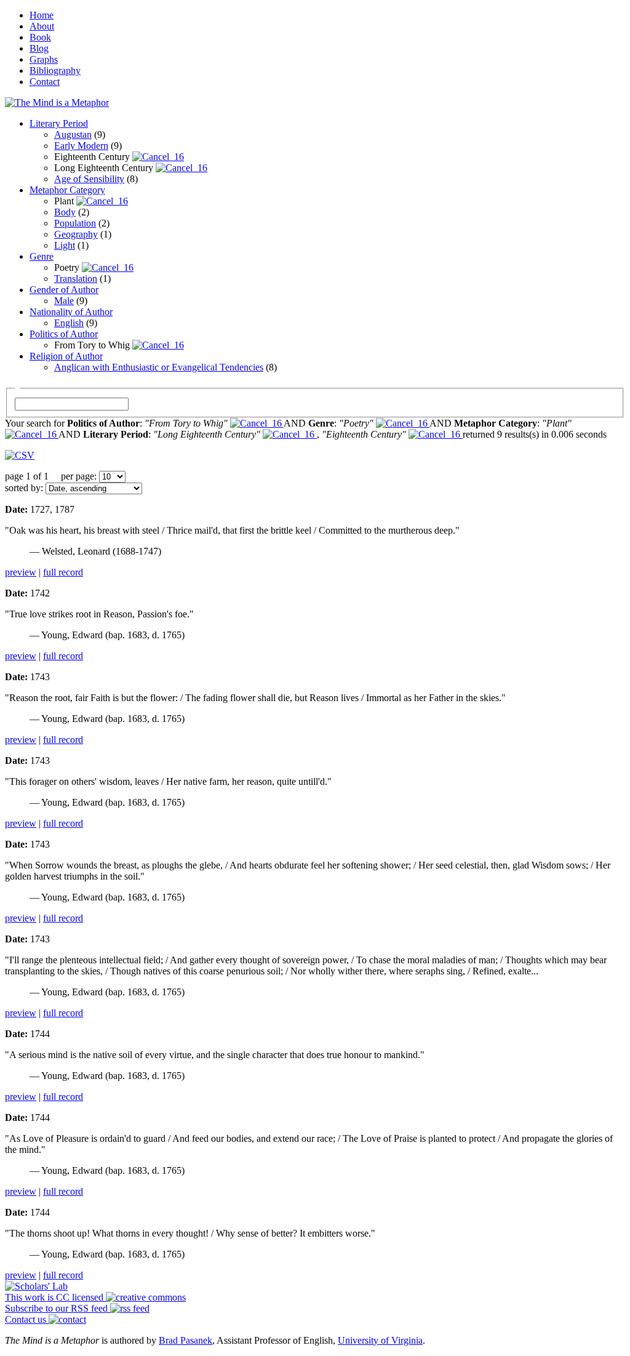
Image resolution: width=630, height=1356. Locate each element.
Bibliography (55, 70)
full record (63, 572)
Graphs (44, 59)
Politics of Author (64, 334)
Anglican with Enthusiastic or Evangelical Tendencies (158, 367)
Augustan (73, 134)
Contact (45, 81)
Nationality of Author (71, 312)
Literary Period (59, 123)
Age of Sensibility (89, 179)
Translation (75, 278)
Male (64, 300)
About (42, 26)
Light (64, 245)
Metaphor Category (67, 190)
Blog (39, 48)
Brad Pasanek (185, 1340)
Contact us (27, 1319)
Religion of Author (66, 356)
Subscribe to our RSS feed (57, 1308)
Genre (42, 256)
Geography (76, 234)
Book (40, 37)
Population (75, 223)
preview (20, 572)
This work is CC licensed (55, 1297)
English (69, 323)
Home (42, 15)
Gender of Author (64, 289)
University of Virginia (380, 1340)
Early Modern (81, 145)
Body (65, 212)
